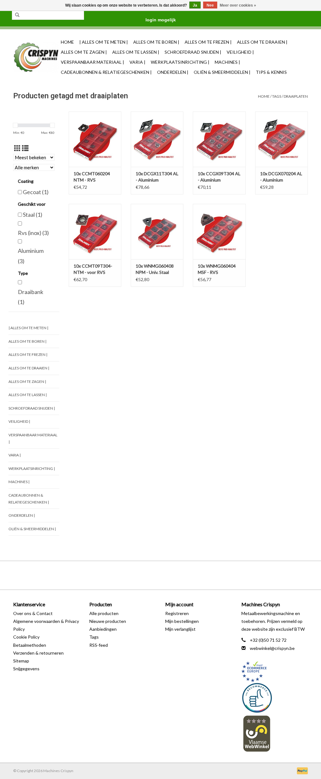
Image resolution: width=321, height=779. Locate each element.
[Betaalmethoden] (301, 770)
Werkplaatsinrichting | (180, 62)
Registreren (177, 613)
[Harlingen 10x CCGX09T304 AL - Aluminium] (219, 139)
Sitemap (21, 660)
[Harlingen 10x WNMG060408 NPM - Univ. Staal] (157, 231)
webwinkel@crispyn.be (272, 648)
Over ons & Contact (33, 613)
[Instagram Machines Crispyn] (171, 575)
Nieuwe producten (107, 621)
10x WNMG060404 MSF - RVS (217, 269)
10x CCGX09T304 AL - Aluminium (219, 176)
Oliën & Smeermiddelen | (222, 72)
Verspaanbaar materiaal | (92, 62)
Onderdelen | (172, 72)
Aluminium (31, 255)
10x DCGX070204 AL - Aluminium (281, 176)
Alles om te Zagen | (84, 52)
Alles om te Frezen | (208, 42)
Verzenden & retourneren (38, 653)
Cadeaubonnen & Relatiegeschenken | (106, 72)
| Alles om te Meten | (103, 42)
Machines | (227, 62)
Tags (276, 96)
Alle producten (103, 613)
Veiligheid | (240, 52)
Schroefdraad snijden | (193, 52)
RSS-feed (98, 645)
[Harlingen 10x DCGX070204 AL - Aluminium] (281, 139)
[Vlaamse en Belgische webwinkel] (274, 733)
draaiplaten (296, 96)
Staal (32, 214)
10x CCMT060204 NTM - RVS (92, 176)
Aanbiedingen (103, 629)
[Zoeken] (17, 15)
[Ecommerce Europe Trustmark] (274, 672)
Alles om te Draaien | (262, 42)
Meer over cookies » (238, 5)
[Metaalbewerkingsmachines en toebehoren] (36, 57)
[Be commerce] (274, 697)
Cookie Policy (26, 637)
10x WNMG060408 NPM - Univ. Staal (155, 269)
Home (67, 42)
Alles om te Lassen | (135, 52)
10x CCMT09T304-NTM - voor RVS (93, 269)
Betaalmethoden (29, 645)
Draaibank (30, 296)
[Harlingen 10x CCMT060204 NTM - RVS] (95, 139)
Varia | (137, 62)
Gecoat (36, 191)
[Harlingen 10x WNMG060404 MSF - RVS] (219, 231)
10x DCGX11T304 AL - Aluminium (157, 176)
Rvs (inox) (33, 232)
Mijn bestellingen (182, 621)
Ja (195, 5)
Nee (210, 5)
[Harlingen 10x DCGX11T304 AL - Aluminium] (157, 139)
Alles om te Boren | (156, 42)
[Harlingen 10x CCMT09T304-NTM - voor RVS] (95, 231)
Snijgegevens (26, 668)
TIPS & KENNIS (271, 72)
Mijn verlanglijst (180, 629)
